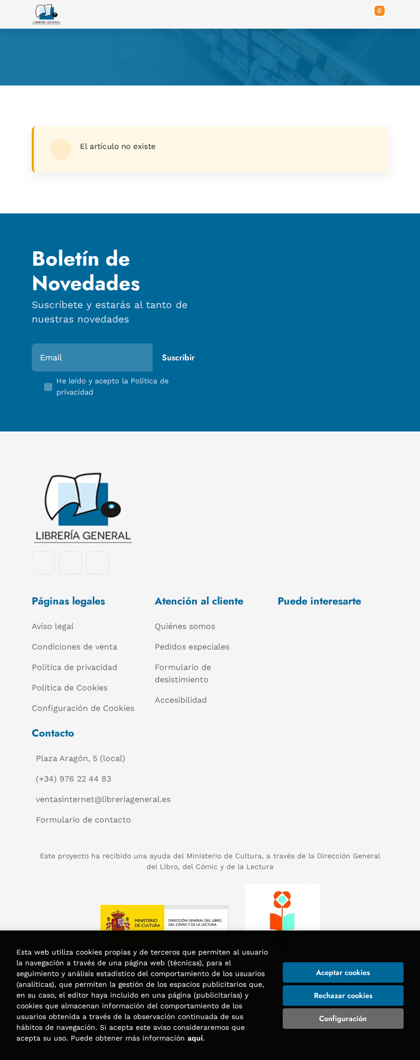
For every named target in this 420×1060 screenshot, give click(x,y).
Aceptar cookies (343, 972)
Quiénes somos (185, 626)
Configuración (343, 1018)
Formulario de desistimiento (183, 673)
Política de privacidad (74, 667)
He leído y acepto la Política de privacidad (112, 386)
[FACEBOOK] (43, 562)
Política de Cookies (70, 688)
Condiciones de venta (74, 647)
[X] (97, 562)
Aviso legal (53, 626)
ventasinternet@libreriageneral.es (103, 799)
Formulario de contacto (83, 820)
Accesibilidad (181, 700)
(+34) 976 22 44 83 (73, 779)
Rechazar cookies (343, 995)
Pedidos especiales (192, 647)
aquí (195, 1038)
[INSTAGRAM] (70, 562)
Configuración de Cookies (83, 708)
